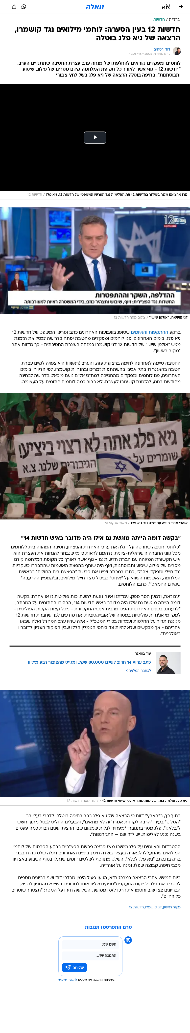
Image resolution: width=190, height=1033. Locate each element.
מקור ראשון (172, 907)
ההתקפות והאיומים (149, 332)
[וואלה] (95, 6)
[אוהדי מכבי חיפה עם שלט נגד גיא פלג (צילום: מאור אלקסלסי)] (95, 460)
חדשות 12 (136, 907)
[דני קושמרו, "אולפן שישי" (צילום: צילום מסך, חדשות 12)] (95, 264)
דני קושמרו (153, 907)
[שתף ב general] (14, 6)
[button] (166, 6)
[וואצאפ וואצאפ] (23, 6)
